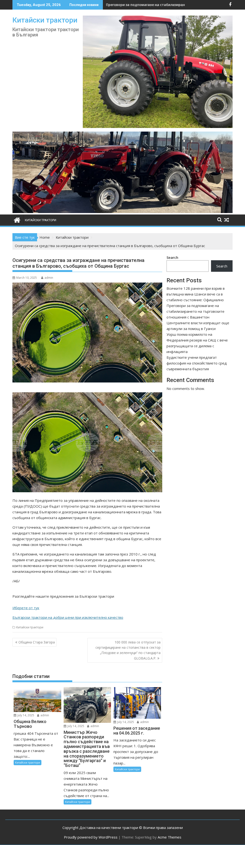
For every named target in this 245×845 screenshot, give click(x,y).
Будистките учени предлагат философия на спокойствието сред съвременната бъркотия (197, 363)
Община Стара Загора (36, 642)
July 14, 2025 (25, 715)
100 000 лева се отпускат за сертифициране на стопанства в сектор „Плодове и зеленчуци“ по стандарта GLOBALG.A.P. (128, 650)
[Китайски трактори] (122, 211)
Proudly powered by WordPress (90, 837)
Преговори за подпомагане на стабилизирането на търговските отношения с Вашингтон (195, 311)
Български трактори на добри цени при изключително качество (67, 617)
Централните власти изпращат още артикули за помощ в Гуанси (164, 4)
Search (172, 257)
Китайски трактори (44, 20)
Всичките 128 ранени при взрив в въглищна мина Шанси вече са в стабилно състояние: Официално (196, 294)
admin (49, 278)
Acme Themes (169, 837)
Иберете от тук (25, 607)
